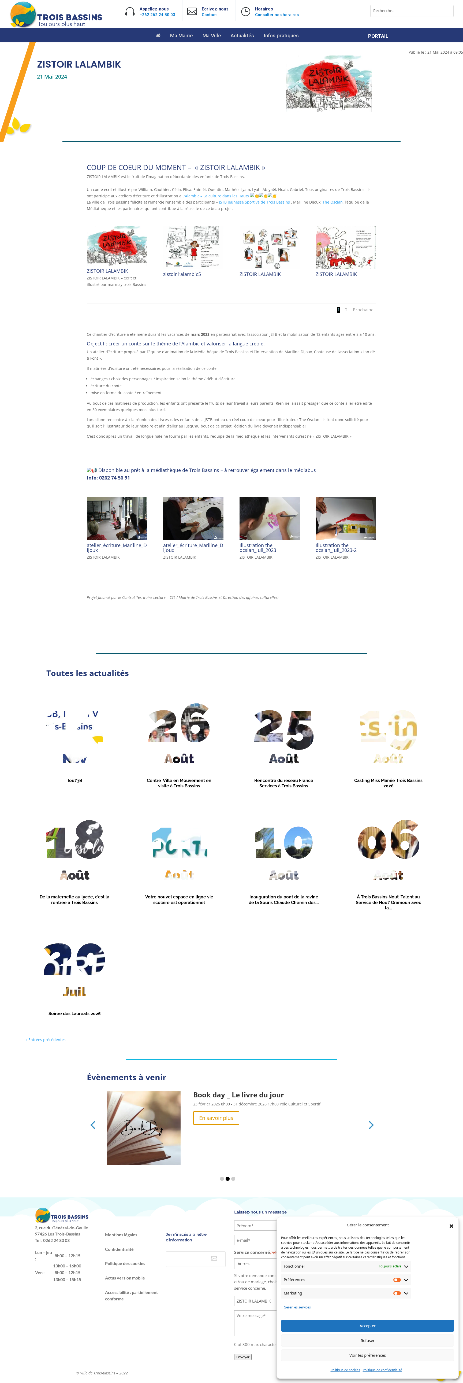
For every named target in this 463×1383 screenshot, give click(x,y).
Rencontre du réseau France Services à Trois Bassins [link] (283, 783)
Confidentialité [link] (119, 1249)
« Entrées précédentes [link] (45, 1039)
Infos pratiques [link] (281, 36)
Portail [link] (378, 36)
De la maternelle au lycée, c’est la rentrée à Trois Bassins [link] (74, 899)
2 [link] (346, 310)
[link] (56, 26)
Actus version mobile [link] (125, 1277)
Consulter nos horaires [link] (277, 14)
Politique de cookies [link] (345, 1370)
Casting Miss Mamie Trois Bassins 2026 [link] (388, 783)
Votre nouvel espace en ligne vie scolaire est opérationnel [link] (179, 899)
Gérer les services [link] (297, 1307)
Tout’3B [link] (74, 780)
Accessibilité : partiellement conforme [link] (131, 1295)
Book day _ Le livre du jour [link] (238, 1095)
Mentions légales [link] (121, 1234)
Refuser (368, 1340)
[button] (451, 1226)
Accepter (368, 1325)
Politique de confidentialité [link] (382, 1370)
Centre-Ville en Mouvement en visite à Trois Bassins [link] (179, 783)
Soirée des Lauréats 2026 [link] (74, 1013)
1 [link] (338, 310)
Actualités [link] (242, 36)
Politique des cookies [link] (125, 1263)
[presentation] (92, 1124)
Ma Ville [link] (212, 36)
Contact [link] (209, 14)
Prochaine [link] (363, 310)
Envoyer (242, 1357)
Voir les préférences (367, 1355)
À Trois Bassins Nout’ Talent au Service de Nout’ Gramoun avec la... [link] (388, 902)
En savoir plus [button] (216, 1118)
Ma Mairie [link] (181, 36)
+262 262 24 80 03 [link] (157, 14)
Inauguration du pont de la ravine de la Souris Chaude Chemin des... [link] (284, 899)
